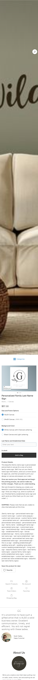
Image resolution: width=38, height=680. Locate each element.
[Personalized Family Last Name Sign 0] (19, 378)
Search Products (11, 584)
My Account (26, 584)
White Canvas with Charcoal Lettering (18, 430)
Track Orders (11, 591)
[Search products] (35, 52)
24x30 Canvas (13, 419)
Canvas (11, 402)
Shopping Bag (11, 598)
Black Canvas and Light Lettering (16, 434)
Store (4, 402)
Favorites (26, 591)
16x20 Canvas (9, 415)
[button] (9, 570)
